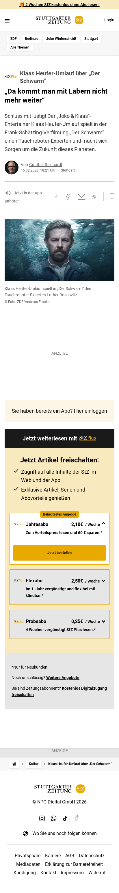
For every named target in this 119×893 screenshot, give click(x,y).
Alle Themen (19, 47)
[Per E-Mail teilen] (81, 196)
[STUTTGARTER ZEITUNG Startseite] (59, 20)
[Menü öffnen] (7, 20)
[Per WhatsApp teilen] (94, 197)
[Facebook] (76, 818)
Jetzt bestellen (59, 552)
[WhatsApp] (53, 818)
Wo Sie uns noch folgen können (64, 833)
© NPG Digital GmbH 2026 (59, 802)
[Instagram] (42, 818)
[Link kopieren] (56, 196)
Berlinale (31, 39)
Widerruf (97, 872)
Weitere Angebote (62, 677)
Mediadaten (28, 864)
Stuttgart (91, 39)
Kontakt (48, 872)
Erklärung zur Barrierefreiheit (74, 864)
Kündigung (25, 872)
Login (109, 20)
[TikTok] (65, 818)
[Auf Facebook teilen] (68, 196)
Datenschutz (92, 855)
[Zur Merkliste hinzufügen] (110, 196)
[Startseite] (14, 764)
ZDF (13, 39)
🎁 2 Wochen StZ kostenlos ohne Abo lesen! (60, 4)
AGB (69, 855)
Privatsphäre (27, 855)
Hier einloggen (90, 411)
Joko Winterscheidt (61, 39)
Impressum (72, 872)
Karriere (53, 855)
